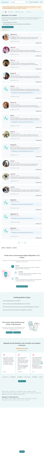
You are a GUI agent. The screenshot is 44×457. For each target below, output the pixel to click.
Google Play (17, 332)
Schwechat (27, 399)
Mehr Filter (29, 11)
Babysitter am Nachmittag (7, 392)
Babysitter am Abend (17, 392)
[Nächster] (25, 243)
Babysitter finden (5, 391)
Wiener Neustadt (5, 398)
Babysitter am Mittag (31, 391)
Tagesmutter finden (13, 391)
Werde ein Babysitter (34, 2)
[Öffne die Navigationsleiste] (41, 2)
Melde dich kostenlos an (7, 27)
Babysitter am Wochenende (19, 394)
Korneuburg (19, 399)
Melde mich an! (22, 381)
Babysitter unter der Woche (7, 394)
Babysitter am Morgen (22, 391)
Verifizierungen (20, 11)
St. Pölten (14, 398)
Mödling (18, 398)
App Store (10, 332)
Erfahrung (11, 11)
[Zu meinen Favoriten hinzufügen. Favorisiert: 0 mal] (40, 47)
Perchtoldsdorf (5, 399)
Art (4, 11)
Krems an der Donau (12, 399)
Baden (10, 398)
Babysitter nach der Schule (35, 392)
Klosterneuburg (29, 398)
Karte (22, 451)
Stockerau (23, 398)
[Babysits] (5, 2)
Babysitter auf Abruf (26, 392)
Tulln (24, 399)
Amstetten (34, 398)
